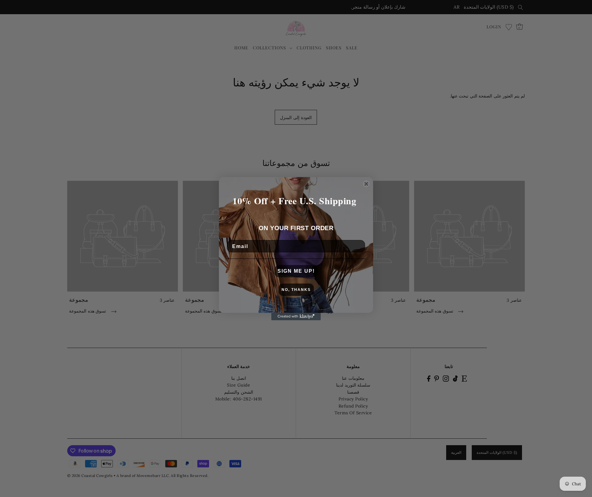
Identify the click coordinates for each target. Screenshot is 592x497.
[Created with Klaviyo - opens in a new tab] (296, 316)
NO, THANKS (296, 290)
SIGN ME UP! (296, 271)
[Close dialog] (366, 184)
